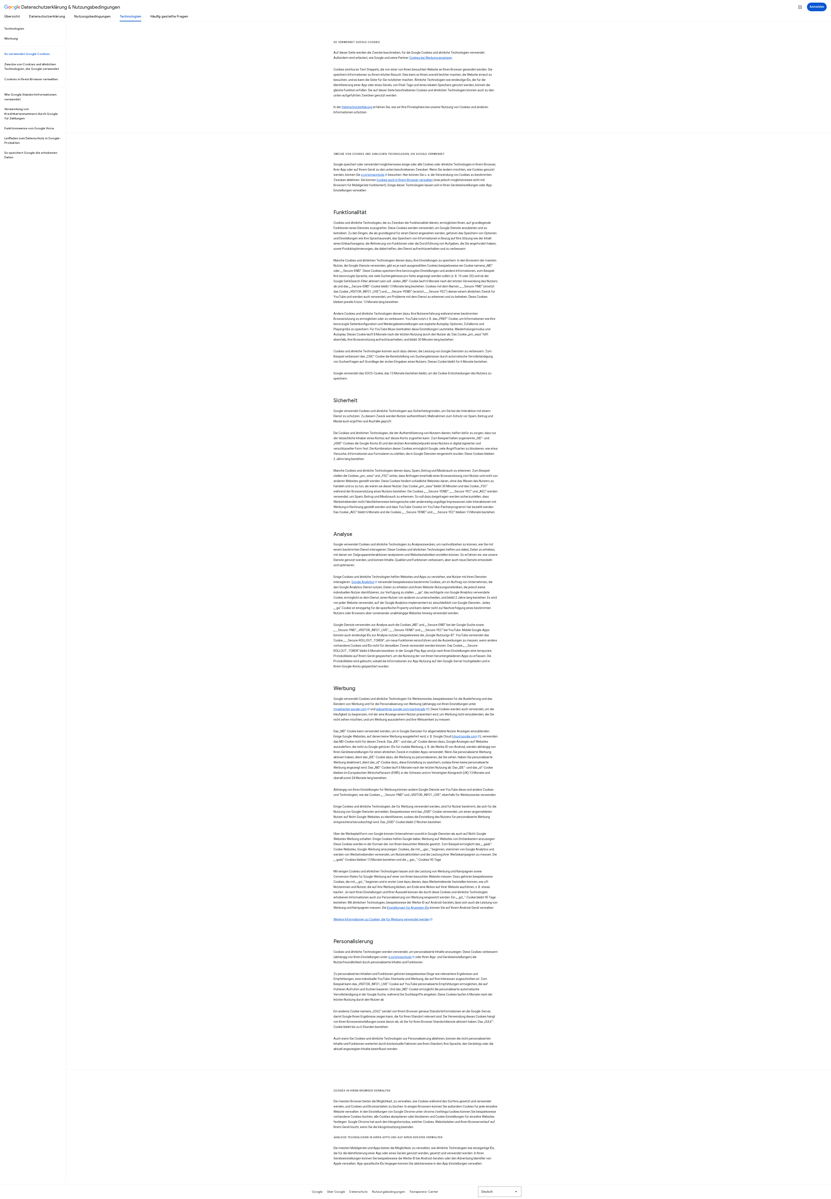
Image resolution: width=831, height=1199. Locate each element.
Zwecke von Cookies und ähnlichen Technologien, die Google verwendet (31, 66)
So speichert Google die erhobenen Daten (30, 155)
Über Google (336, 1192)
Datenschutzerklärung (47, 16)
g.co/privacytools (372, 174)
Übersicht (12, 16)
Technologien (130, 16)
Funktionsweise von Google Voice (29, 128)
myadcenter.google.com (350, 709)
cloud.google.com (465, 736)
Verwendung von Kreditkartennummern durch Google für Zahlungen (31, 113)
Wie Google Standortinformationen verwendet (30, 97)
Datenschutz (358, 1192)
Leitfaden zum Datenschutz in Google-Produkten (32, 140)
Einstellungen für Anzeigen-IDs (408, 907)
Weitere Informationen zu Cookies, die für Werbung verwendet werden (381, 919)
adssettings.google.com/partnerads (400, 709)
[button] (800, 7)
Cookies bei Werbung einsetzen (430, 57)
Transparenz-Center (423, 1192)
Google (317, 1192)
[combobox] (499, 1191)
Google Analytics (362, 582)
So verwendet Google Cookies (27, 54)
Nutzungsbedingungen (92, 16)
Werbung (11, 38)
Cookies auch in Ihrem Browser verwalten (405, 180)
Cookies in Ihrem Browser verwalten (31, 79)
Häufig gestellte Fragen (169, 16)
